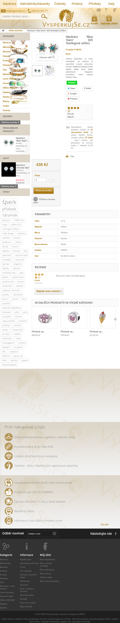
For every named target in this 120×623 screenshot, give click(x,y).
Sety (111, 4)
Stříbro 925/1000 (16, 31)
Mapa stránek (26, 606)
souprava (13, 351)
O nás (22, 567)
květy (16, 312)
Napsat (70, 117)
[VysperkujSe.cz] (66, 18)
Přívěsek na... (38, 331)
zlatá (18, 338)
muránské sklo (9, 272)
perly (25, 312)
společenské (8, 281)
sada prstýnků (8, 321)
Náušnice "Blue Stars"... (22, 139)
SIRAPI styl (19, 220)
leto (24, 299)
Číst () (70, 114)
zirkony (18, 242)
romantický (7, 285)
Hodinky (6, 110)
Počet (37, 175)
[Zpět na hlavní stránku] (3, 31)
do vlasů (6, 334)
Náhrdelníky (27, 4)
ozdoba (17, 334)
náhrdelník (18, 294)
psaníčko (6, 303)
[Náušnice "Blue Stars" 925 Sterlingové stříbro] (37, 70)
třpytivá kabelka (9, 364)
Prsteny (77, 4)
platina (5, 277)
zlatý (21, 272)
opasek (25, 360)
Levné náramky (10, 79)
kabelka (5, 250)
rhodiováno (7, 338)
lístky (4, 360)
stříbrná (5, 356)
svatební (6, 237)
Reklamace (25, 581)
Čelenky (60, 4)
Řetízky (6, 101)
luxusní (15, 246)
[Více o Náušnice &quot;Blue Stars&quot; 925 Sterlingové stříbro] (8, 142)
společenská (18, 277)
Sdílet (88, 88)
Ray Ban (5, 264)
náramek (9, 215)
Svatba (6, 106)
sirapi (4, 224)
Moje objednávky (47, 559)
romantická (17, 329)
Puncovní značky (28, 603)
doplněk (19, 285)
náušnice (22, 233)
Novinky (7, 116)
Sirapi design (8, 233)
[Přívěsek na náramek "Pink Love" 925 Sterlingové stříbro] (74, 317)
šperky (5, 246)
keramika (6, 312)
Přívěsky (95, 4)
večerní (15, 299)
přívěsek (9, 209)
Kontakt (23, 599)
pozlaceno (6, 242)
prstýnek (23, 321)
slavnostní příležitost (11, 307)
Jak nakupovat (106, 9)
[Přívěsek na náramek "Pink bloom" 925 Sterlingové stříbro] (45, 317)
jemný (5, 299)
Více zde (104, 524)
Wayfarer (6, 347)
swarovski (19, 259)
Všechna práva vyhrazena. (57, 614)
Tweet (72, 88)
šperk (9, 202)
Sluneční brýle (9, 83)
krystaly (16, 250)
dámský (14, 360)
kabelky (5, 268)
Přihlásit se (115, 10)
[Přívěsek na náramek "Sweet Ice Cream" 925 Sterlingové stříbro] (103, 317)
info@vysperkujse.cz (15, 11)
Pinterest (73, 99)
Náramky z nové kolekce (14, 74)
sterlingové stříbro (10, 229)
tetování (17, 325)
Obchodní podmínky (29, 563)
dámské (16, 268)
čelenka (18, 316)
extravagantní (8, 342)
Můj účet (45, 555)
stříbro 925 (16, 224)
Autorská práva (27, 595)
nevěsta (21, 342)
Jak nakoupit (26, 571)
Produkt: (70, 50)
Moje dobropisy (47, 570)
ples (26, 250)
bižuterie (6, 220)
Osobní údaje (46, 577)
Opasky (6, 97)
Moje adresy (45, 573)
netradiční (6, 259)
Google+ (73, 94)
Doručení (24, 585)
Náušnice (9, 4)
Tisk (72, 156)
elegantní (17, 264)
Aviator (5, 329)
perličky (5, 294)
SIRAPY (81, 614)
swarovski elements (11, 290)
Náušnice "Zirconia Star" (22, 166)
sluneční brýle (21, 255)
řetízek (17, 237)
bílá (3, 351)
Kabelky (6, 92)
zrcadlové (18, 347)
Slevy (6, 158)
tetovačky (6, 316)
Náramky (43, 4)
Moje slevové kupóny (49, 581)
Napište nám (99, 9)
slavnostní (6, 255)
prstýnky (6, 325)
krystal (21, 281)
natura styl (18, 356)
